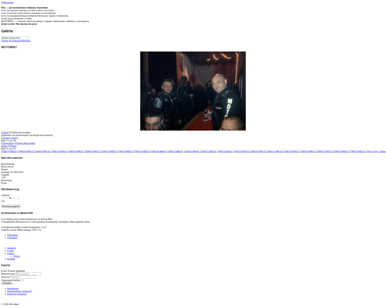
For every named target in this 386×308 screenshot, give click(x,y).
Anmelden (6, 283)
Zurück (14, 138)
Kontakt (11, 259)
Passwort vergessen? (17, 294)
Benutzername (8, 273)
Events (10, 250)
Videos (16, 256)
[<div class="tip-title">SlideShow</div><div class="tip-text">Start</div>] (4, 132)
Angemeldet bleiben (10, 280)
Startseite (11, 248)
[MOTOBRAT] (9, 151)
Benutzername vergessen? (19, 291)
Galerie (10, 253)
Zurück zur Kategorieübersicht (15, 40)
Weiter (4, 146)
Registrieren (13, 288)
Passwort (5, 277)
